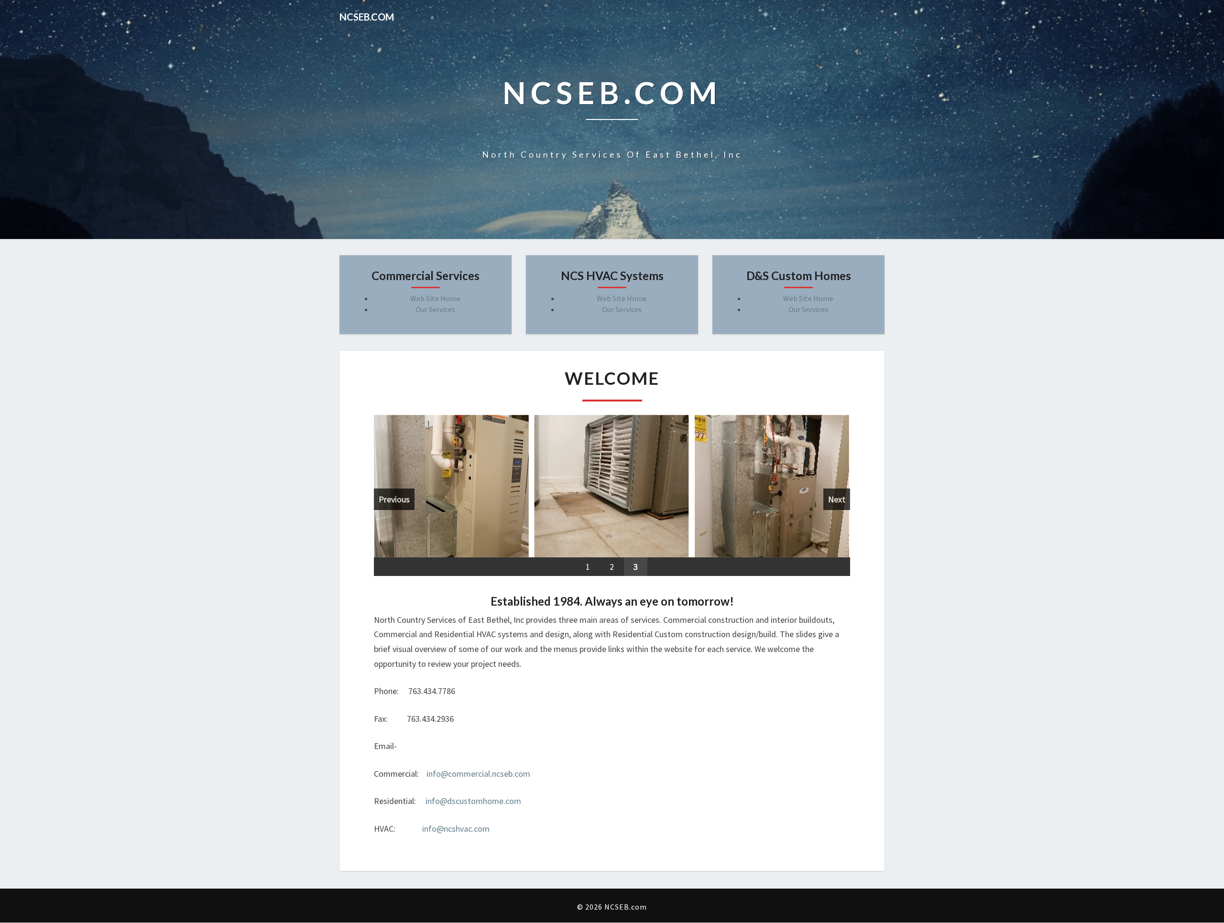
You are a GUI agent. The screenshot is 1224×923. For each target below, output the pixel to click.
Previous (394, 499)
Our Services (435, 309)
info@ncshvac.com (456, 829)
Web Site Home (435, 298)
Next (836, 499)
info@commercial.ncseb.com (478, 774)
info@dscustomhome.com (473, 801)
